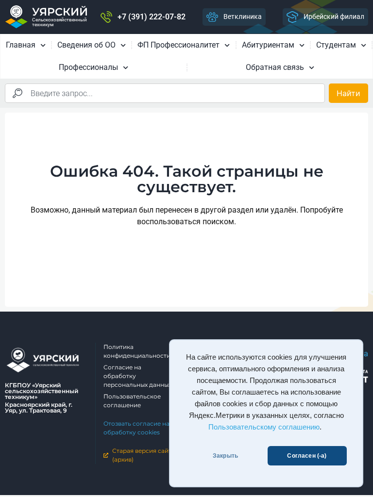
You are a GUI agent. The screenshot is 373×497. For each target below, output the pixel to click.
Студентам (336, 45)
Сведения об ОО (86, 45)
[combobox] (165, 93)
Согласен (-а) (306, 455)
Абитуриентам (268, 45)
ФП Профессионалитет (178, 45)
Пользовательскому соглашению (264, 427)
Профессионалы (88, 67)
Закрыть (225, 455)
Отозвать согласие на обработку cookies (136, 428)
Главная (20, 45)
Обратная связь (275, 67)
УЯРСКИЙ (60, 11)
